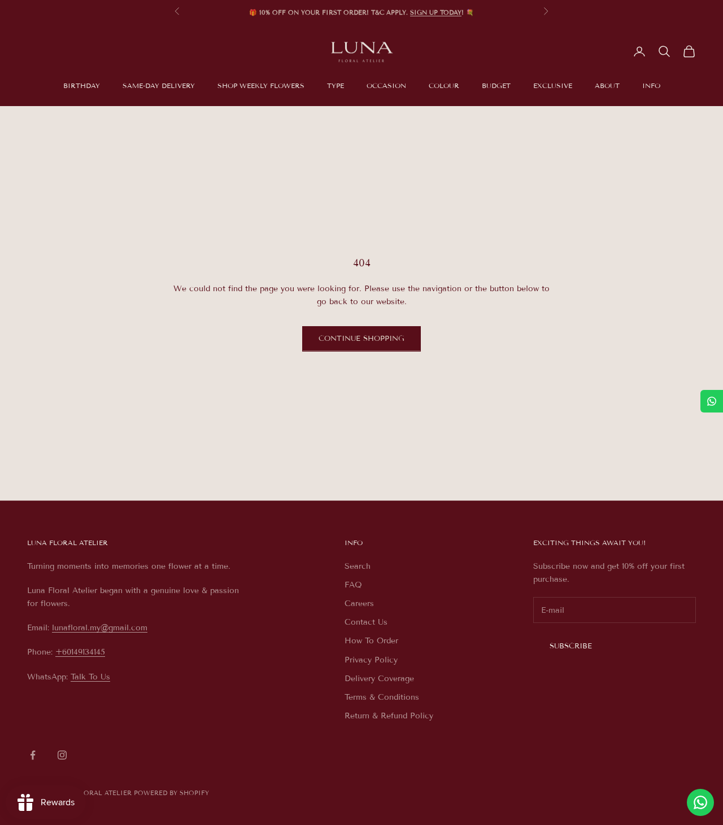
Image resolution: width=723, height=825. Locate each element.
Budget (496, 85)
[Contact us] (700, 802)
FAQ (353, 585)
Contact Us (366, 622)
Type (335, 85)
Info (651, 85)
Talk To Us (90, 677)
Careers (359, 603)
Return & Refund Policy (389, 716)
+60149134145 (80, 652)
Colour (444, 85)
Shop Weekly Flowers (260, 85)
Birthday (81, 85)
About (607, 85)
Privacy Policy (371, 660)
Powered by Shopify (171, 793)
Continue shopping (361, 338)
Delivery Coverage (379, 678)
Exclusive (552, 85)
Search (358, 566)
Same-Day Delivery (159, 85)
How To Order (371, 641)
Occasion (386, 85)
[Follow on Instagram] (62, 755)
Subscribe (571, 646)
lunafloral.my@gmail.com (99, 628)
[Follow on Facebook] (32, 755)
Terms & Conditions (382, 697)
